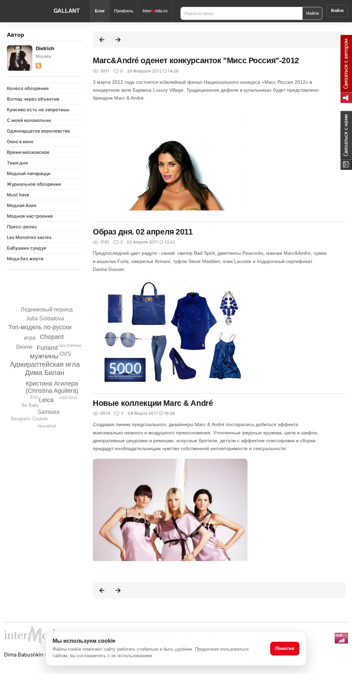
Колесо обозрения (27, 88)
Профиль (123, 11)
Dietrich (45, 48)
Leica (46, 400)
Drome (24, 347)
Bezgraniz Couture (29, 418)
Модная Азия (21, 205)
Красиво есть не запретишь (38, 109)
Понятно (284, 648)
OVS (65, 354)
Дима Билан (44, 372)
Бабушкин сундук (26, 248)
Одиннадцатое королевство (38, 131)
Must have (18, 194)
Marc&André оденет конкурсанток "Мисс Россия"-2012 (196, 60)
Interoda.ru (155, 11)
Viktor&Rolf (46, 426)
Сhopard (52, 336)
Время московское (28, 152)
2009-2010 (68, 398)
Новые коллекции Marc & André (153, 403)
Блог (100, 11)
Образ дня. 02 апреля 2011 (143, 231)
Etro (34, 397)
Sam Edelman (69, 345)
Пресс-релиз (22, 226)
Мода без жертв (25, 258)
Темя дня (17, 162)
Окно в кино (20, 141)
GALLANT (67, 11)
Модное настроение (30, 216)
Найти (312, 13)
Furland (47, 347)
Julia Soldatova (45, 318)
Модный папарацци (29, 173)
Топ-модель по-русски (40, 327)
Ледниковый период (47, 309)
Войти (337, 10)
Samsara (48, 412)
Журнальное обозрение (34, 184)
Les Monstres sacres (29, 237)
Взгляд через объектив (33, 99)
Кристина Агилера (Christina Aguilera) (52, 387)
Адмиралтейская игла (45, 364)
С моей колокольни (29, 120)
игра (29, 338)
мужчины (44, 356)
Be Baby (30, 405)
